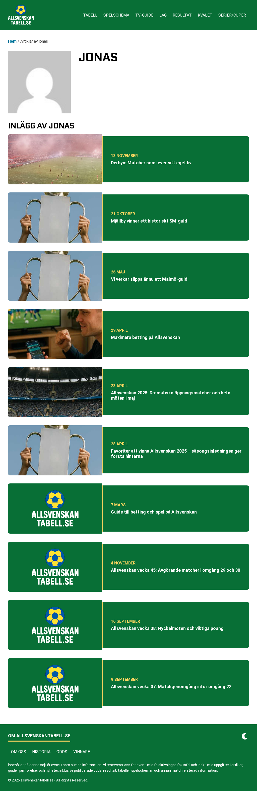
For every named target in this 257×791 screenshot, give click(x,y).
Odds (61, 751)
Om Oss (18, 751)
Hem (12, 41)
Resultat (182, 15)
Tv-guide (144, 15)
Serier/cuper (232, 15)
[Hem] (21, 15)
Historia (41, 751)
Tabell (90, 15)
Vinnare (81, 751)
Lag (163, 15)
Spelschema (116, 15)
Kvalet (205, 15)
